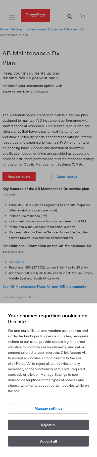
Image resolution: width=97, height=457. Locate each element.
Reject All (48, 425)
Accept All (48, 441)
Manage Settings (49, 408)
